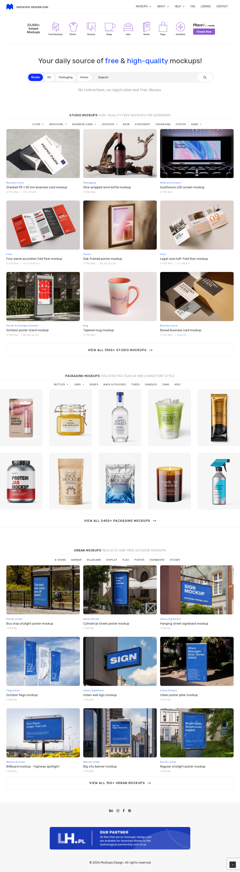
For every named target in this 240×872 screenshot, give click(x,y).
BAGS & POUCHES (115, 384)
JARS (77, 384)
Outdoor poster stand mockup (27, 330)
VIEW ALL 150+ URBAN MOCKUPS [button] (117, 783)
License (206, 6)
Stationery (143, 124)
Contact (222, 6)
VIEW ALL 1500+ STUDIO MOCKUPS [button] (117, 350)
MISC (178, 384)
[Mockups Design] (27, 7)
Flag (126, 559)
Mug (85, 325)
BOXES (94, 384)
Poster (181, 124)
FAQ (192, 6)
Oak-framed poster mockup (102, 259)
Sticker (175, 559)
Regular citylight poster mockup (182, 766)
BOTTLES (59, 384)
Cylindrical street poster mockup (106, 623)
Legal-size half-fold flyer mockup (184, 259)
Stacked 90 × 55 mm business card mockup (36, 187)
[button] (43, 153)
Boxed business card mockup (180, 330)
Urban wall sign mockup (100, 695)
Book (126, 124)
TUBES (135, 384)
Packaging (163, 124)
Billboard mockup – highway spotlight (32, 766)
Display (111, 559)
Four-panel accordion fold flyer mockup (34, 259)
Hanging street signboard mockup (184, 623)
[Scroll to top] (233, 864)
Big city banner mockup (100, 766)
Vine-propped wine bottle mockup (107, 187)
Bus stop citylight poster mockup (29, 623)
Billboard (165, 182)
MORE (194, 124)
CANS (165, 384)
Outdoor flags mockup (22, 695)
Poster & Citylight (17, 325)
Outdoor (108, 124)
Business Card (82, 124)
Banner (76, 559)
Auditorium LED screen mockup (182, 187)
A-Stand (60, 559)
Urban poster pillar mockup (179, 695)
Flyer (36, 124)
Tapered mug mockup (98, 330)
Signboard (157, 559)
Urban (18, 619)
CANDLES (151, 384)
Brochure (56, 124)
